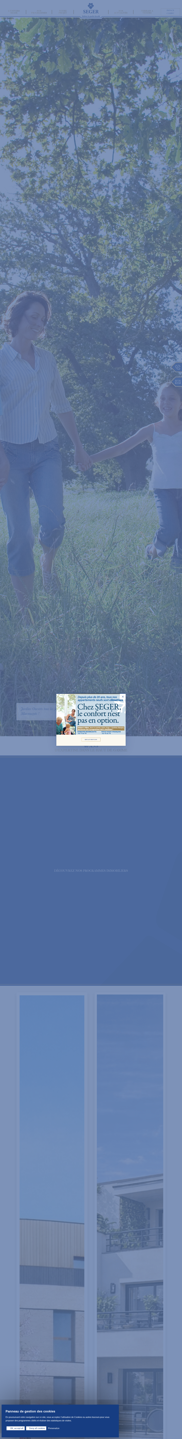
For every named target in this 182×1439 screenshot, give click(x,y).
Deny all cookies (37, 1428)
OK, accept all (16, 1428)
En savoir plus (91, 739)
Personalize (53, 1428)
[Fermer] (123, 697)
